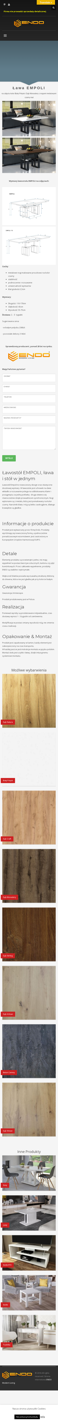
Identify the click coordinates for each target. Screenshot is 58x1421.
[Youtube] (9, 4)
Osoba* (7, 376)
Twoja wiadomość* (13, 428)
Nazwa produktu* (12, 418)
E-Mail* (7, 387)
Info (42, 1416)
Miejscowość (10, 407)
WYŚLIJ (9, 458)
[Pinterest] (4, 4)
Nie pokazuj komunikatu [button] (27, 1416)
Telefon (7, 397)
